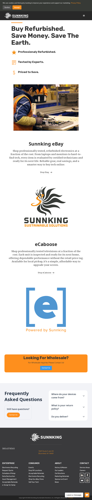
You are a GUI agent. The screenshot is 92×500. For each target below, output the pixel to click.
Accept (17, 7)
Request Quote (7, 470)
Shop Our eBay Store (36, 479)
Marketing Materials (62, 476)
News (57, 482)
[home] (16, 16)
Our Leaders (59, 470)
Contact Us (46, 368)
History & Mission (61, 468)
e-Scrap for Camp (8, 485)
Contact (84, 463)
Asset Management (9, 479)
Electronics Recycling (10, 468)
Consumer (34, 463)
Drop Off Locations (35, 470)
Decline (7, 7)
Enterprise (8, 463)
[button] (84, 16)
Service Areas (85, 468)
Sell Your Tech (34, 482)
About (58, 463)
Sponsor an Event (61, 479)
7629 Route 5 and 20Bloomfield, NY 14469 (46, 452)
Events (31, 468)
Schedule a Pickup (8, 473)
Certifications (60, 473)
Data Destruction (8, 476)
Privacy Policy (76, 3)
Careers (82, 470)
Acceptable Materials (10, 482)
